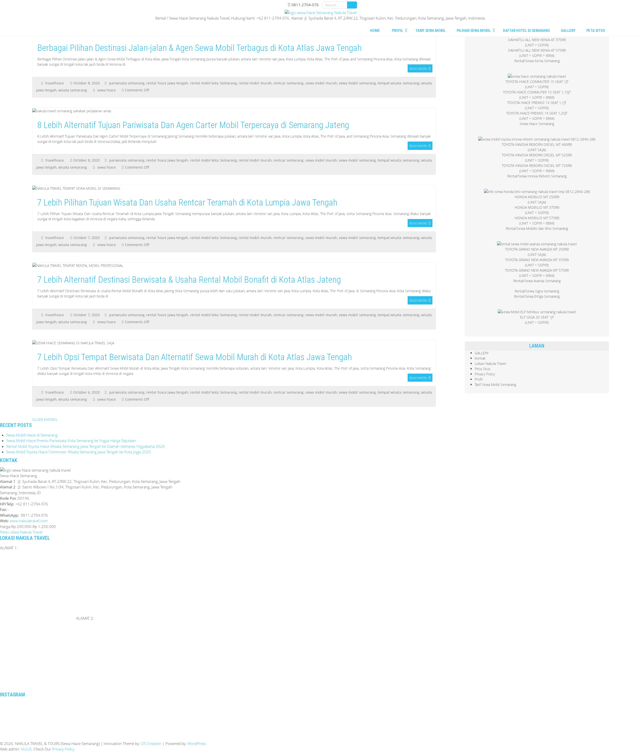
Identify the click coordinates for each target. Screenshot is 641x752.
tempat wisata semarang (398, 83)
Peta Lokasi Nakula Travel (21, 531)
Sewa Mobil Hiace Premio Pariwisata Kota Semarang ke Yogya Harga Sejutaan (71, 440)
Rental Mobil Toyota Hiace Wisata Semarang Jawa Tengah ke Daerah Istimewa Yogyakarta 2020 (85, 446)
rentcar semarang (288, 83)
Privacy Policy (485, 374)
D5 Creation (151, 743)
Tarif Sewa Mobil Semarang (495, 384)
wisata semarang (72, 90)
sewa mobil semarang (357, 83)
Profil (479, 379)
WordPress (197, 743)
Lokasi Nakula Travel (490, 363)
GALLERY (482, 353)
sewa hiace (106, 90)
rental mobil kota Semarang (213, 83)
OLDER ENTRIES (44, 419)
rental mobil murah (255, 83)
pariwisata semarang (126, 83)
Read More (418, 68)
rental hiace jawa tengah (167, 83)
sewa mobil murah (321, 83)
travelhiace (54, 83)
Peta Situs (483, 368)
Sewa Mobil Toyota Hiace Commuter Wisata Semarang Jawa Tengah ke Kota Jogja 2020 (78, 451)
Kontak (480, 358)
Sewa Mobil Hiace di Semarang (32, 435)
